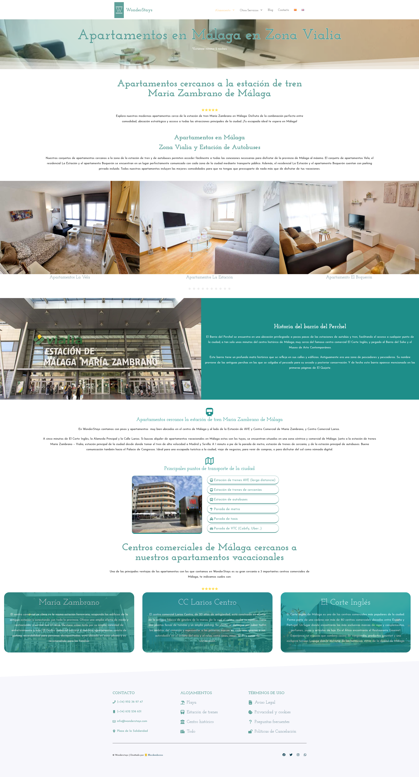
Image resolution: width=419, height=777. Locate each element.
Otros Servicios (249, 10)
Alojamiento (222, 10)
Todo (191, 731)
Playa (191, 702)
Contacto (283, 10)
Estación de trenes (202, 712)
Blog (270, 10)
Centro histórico (200, 722)
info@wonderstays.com (132, 721)
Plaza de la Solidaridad (132, 731)
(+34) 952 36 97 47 (130, 701)
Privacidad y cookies (273, 712)
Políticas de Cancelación (275, 731)
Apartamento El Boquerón (349, 277)
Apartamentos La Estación (209, 277)
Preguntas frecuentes (272, 722)
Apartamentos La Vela (70, 277)
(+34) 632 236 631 (129, 711)
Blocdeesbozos (155, 755)
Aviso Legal (265, 702)
